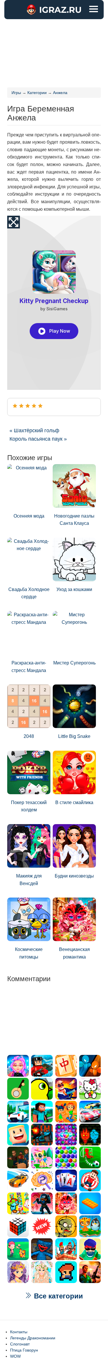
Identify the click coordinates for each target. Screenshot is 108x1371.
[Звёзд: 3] (28, 406)
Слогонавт (20, 1344)
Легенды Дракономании (32, 1338)
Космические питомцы (29, 953)
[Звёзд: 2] (21, 406)
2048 (29, 736)
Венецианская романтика (74, 953)
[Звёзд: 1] (15, 406)
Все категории (57, 1296)
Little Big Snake (74, 736)
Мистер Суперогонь (74, 662)
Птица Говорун (24, 1350)
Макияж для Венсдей (29, 879)
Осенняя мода (29, 516)
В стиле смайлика (74, 802)
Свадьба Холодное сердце (29, 593)
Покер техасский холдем (29, 806)
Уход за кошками (74, 589)
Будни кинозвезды (74, 875)
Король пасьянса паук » (38, 439)
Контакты (18, 1331)
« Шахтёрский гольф (34, 430)
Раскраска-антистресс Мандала (29, 666)
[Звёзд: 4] (34, 406)
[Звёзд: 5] (40, 406)
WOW (15, 1356)
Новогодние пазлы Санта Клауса (74, 520)
